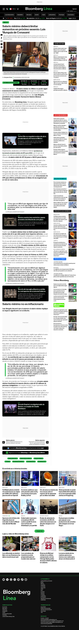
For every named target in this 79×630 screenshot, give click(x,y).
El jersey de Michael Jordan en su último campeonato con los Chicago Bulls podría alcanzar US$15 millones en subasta (48, 557)
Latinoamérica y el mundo (46, 581)
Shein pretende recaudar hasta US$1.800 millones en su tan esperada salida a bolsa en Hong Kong (67, 492)
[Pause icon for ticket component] (3, 18)
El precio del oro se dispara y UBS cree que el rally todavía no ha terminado (60, 83)
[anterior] (3, 442)
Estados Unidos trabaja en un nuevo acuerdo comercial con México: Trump (61, 134)
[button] (1, 35)
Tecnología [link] (61, 14)
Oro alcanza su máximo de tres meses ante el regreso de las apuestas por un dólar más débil (49, 492)
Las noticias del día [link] (9, 14)
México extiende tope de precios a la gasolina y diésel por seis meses (14, 442)
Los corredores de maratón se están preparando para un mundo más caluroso (28, 556)
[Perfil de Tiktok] (22, 579)
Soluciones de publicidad (46, 623)
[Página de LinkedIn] (18, 579)
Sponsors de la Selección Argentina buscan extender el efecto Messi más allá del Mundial (11, 521)
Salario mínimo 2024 (12, 458)
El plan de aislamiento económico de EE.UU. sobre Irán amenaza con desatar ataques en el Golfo (48, 521)
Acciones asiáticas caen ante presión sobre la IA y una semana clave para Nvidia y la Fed (29, 492)
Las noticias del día (31, 461)
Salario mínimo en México (25, 458)
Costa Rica (43, 595)
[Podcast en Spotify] (26, 579)
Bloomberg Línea (41, 461)
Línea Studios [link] (71, 14)
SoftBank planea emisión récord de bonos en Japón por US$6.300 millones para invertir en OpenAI (11, 492)
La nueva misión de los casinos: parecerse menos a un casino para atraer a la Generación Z (67, 556)
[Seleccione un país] (18, 9)
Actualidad (4, 611)
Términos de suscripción (46, 609)
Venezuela (43, 587)
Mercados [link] (29, 14)
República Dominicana (46, 598)
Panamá (42, 593)
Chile (42, 589)
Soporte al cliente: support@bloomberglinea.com (52, 622)
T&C (42, 612)
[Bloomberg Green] (65, 305)
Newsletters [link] (20, 14)
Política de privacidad (45, 608)
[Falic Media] (67, 11)
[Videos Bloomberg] (65, 280)
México (6, 22)
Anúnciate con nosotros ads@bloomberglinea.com (52, 620)
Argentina (43, 585)
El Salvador (43, 597)
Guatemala (43, 599)
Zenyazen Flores (8, 77)
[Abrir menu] (3, 9)
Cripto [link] (43, 14)
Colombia (43, 586)
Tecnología (43, 611)
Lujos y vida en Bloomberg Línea (15, 534)
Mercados (4, 608)
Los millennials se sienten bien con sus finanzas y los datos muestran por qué (11, 555)
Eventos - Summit (45, 618)
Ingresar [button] (74, 9)
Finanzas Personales (7, 613)
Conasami (8, 461)
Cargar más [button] (39, 531)
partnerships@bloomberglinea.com (49, 619)
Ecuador (43, 591)
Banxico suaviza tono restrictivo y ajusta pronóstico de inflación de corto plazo (31, 219)
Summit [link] (36, 14)
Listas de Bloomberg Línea (8, 616)
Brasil (42, 582)
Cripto (3, 612)
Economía (4, 607)
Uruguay (43, 594)
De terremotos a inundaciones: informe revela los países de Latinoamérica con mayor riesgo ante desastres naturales (61, 326)
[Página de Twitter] (7, 579)
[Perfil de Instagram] (15, 579)
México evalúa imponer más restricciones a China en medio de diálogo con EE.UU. (60, 58)
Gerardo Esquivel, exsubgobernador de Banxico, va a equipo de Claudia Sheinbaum (31, 406)
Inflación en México (38, 458)
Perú (42, 590)
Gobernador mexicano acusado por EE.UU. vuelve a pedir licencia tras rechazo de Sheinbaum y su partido (37, 443)
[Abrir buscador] (7, 9)
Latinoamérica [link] (52, 14)
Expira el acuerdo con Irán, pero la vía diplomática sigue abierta (60, 285)
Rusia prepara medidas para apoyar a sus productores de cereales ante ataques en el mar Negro (67, 521)
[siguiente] (47, 442)
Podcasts (4, 615)
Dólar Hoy (4, 609)
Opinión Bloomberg (60, 259)
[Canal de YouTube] (11, 579)
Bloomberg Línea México (18, 461)
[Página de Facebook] (3, 579)
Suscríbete (43, 607)
